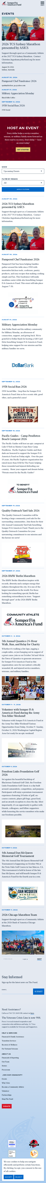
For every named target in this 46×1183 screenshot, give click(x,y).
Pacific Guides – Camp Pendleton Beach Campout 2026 (21, 437)
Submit (38, 991)
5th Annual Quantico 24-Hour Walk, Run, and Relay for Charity (21, 642)
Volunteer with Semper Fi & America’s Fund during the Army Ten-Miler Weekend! (21, 713)
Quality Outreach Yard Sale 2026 (21, 510)
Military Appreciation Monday (19, 324)
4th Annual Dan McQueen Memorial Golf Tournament (18, 854)
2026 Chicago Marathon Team (19, 915)
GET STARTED (23, 149)
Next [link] (39, 959)
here (32, 1013)
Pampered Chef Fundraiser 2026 (20, 259)
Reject (18, 1177)
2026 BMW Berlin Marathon (18, 576)
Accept (8, 1177)
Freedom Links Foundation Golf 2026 (20, 773)
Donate (6, 1106)
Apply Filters (23, 189)
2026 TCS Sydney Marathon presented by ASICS (18, 205)
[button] (42, 3)
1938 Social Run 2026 (14, 386)
